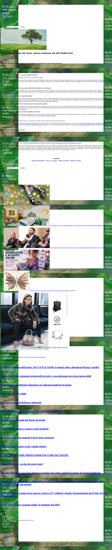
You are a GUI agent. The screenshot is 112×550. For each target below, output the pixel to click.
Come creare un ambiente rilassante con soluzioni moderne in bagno (36, 384)
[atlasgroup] (4, 514)
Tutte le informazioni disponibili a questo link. (15, 136)
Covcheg (24, 101)
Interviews (6, 7)
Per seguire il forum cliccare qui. (50, 101)
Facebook (6, 536)
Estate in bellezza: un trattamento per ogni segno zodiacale (31, 411)
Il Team (5, 535)
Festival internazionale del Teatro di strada (23, 420)
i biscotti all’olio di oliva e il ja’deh (39, 124)
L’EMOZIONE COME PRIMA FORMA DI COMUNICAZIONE (34, 455)
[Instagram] (4, 24)
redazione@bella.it (6, 532)
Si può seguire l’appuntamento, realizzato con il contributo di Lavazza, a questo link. (50, 72)
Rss (4, 539)
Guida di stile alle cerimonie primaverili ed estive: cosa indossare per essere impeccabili (46, 376)
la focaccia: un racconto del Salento (81, 124)
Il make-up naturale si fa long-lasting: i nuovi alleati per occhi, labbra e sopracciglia (50, 290)
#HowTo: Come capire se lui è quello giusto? (24, 446)
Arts (5, 175)
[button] (1, 548)
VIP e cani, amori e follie (13, 393)
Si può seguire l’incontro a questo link (47, 115)
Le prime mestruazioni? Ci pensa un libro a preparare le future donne (28, 357)
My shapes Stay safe (6, 357)
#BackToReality (8, 2)
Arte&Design (7, 4)
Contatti (5, 540)
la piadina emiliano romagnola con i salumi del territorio (91, 123)
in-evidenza (6, 60)
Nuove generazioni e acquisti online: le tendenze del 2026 (64, 269)
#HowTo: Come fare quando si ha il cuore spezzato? (27, 437)
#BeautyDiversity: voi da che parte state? (22, 464)
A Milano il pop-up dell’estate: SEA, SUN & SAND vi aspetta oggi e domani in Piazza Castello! (50, 367)
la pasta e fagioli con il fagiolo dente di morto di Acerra (28, 123)
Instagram (6, 538)
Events (5, 6)
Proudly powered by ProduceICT (9, 547)
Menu (2, 28)
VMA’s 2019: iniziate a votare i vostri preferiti (25, 428)
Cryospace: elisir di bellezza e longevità (21, 402)
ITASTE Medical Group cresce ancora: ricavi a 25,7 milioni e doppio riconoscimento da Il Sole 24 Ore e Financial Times (79, 247)
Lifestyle (6, 3)
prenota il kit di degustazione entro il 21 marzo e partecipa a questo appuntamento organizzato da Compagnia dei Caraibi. (52, 143)
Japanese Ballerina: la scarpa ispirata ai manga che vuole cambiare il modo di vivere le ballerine (73, 204)
